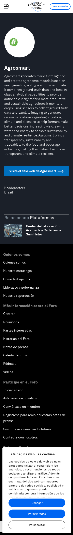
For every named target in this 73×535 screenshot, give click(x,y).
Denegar (37, 502)
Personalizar (37, 524)
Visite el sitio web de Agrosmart (32, 171)
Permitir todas (37, 513)
